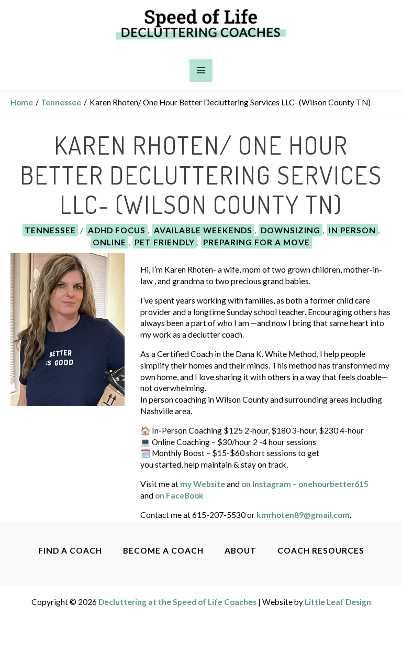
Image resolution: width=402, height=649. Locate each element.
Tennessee (50, 230)
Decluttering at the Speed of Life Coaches (177, 602)
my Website (202, 484)
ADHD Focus (117, 230)
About (240, 550)
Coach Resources (320, 550)
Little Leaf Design (338, 602)
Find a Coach (70, 550)
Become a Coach (163, 550)
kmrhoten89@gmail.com (303, 515)
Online (109, 242)
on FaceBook (179, 495)
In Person (352, 230)
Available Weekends (203, 230)
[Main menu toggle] (200, 70)
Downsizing (290, 230)
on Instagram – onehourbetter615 (304, 484)
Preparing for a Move (256, 242)
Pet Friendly (165, 242)
